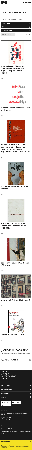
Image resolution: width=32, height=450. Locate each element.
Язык (4, 27)
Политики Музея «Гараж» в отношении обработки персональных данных (15, 364)
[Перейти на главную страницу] (26, 2)
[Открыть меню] (2, 2)
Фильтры (6, 23)
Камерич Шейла (6, 34)
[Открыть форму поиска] (5, 2)
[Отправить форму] (30, 360)
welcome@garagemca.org (8, 419)
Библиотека (4, 8)
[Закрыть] (30, 441)
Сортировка (7, 30)
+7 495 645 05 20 (6, 417)
